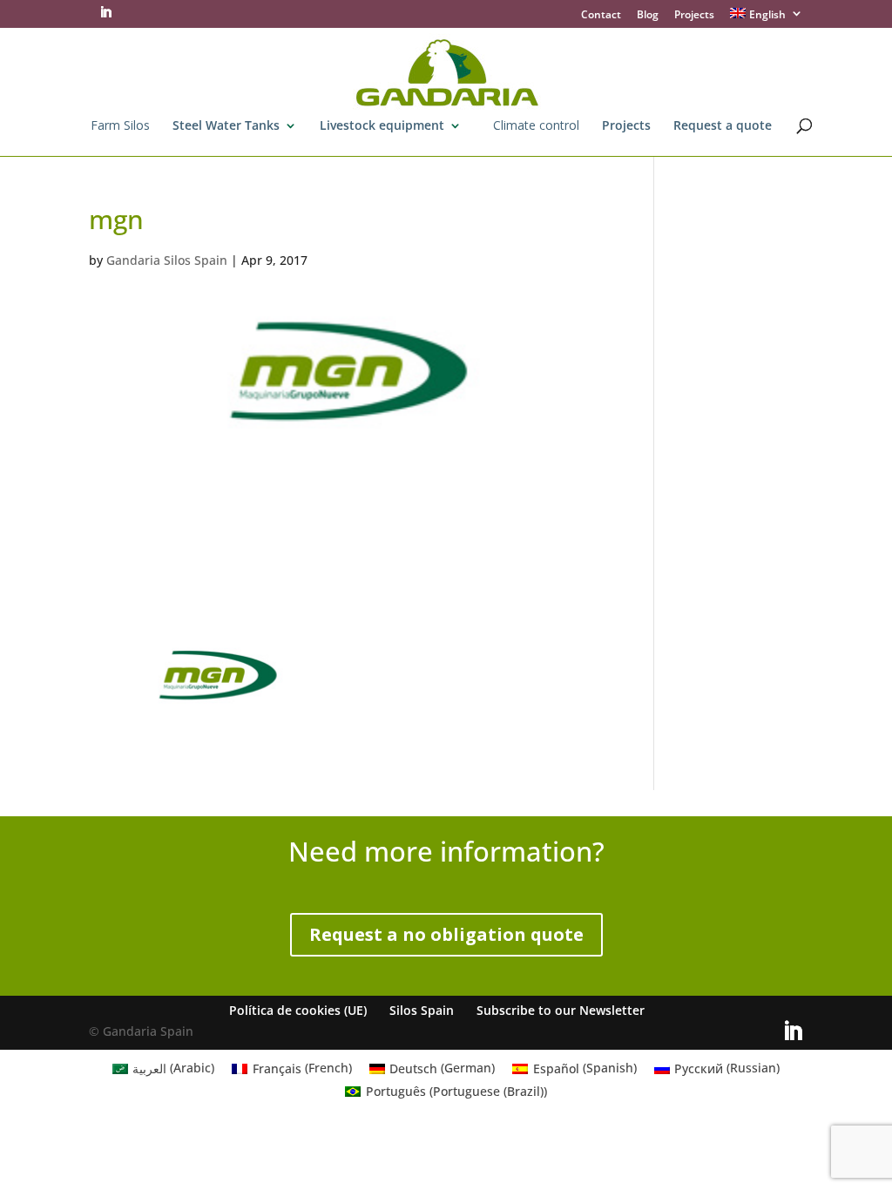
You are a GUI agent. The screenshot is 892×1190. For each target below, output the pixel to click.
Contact (601, 16)
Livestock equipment (382, 126)
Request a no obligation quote (446, 934)
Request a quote (722, 126)
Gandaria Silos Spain (166, 260)
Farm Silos (120, 126)
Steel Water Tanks (226, 126)
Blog (648, 16)
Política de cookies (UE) (298, 1010)
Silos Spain (421, 1010)
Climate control (536, 126)
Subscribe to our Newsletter (560, 1010)
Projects (694, 16)
